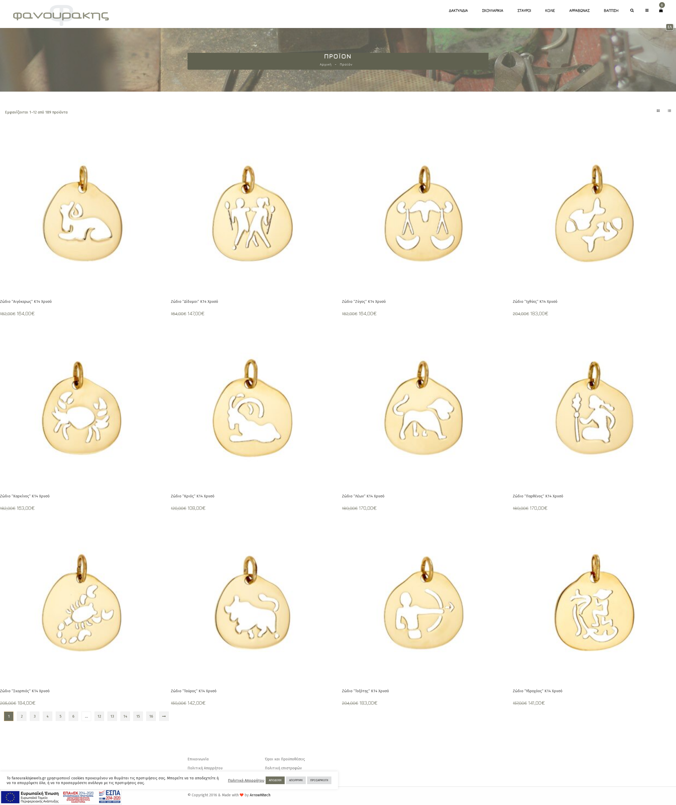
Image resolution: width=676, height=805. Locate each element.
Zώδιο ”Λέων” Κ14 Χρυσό (363, 496)
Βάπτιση (611, 10)
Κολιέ (550, 10)
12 (99, 716)
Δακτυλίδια (458, 10)
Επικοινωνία (198, 759)
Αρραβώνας (579, 10)
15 (138, 716)
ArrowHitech (260, 795)
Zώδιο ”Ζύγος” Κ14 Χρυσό (364, 301)
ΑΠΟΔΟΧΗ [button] (275, 780)
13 (112, 716)
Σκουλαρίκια (492, 10)
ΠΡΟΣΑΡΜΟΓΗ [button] (319, 780)
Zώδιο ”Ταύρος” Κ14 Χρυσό (194, 691)
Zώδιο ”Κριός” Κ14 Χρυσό (192, 496)
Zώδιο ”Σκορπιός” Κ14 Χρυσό (25, 691)
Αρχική (326, 64)
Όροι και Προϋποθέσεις (285, 759)
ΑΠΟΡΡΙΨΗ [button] (296, 780)
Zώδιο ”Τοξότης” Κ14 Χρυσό (365, 691)
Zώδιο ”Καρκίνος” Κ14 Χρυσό (25, 496)
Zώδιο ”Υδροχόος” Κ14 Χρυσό (537, 691)
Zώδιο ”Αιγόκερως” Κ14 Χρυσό (26, 301)
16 (151, 716)
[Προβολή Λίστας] (669, 111)
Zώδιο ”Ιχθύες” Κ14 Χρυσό (535, 301)
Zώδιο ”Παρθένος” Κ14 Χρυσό (538, 496)
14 (125, 716)
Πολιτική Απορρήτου (205, 768)
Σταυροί (524, 10)
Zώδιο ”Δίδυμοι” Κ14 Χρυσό (194, 301)
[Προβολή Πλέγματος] (658, 111)
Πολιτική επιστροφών (283, 768)
